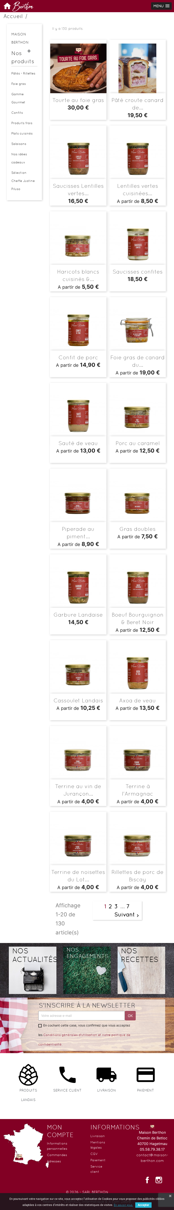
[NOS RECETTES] (141, 969)
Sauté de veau (78, 443)
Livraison (97, 1136)
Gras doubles (137, 529)
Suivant (127, 914)
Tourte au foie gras (78, 100)
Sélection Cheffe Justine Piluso (23, 181)
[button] (161, 6)
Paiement (98, 1160)
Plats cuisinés (22, 133)
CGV (94, 1154)
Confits (17, 112)
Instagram (158, 1179)
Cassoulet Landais (78, 700)
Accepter (143, 1205)
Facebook (147, 1179)
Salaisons (18, 144)
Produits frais (21, 123)
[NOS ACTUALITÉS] (32, 969)
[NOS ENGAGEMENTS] (87, 969)
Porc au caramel (138, 443)
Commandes (57, 1155)
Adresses (54, 1161)
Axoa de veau (137, 700)
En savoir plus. (123, 1205)
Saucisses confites (138, 272)
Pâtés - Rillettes (23, 73)
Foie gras (18, 84)
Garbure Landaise (78, 615)
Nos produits (22, 57)
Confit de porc (78, 357)
